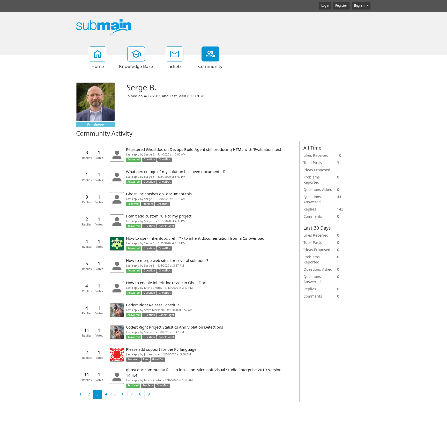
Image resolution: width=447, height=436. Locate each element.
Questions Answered (312, 199)
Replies (309, 209)
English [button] (359, 5)
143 (340, 209)
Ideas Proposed (316, 170)
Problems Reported (311, 179)
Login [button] (325, 5)
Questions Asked (317, 190)
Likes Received (316, 155)
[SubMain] (103, 27)
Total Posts (312, 163)
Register (341, 5)
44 (339, 197)
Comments (312, 216)
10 (339, 155)
